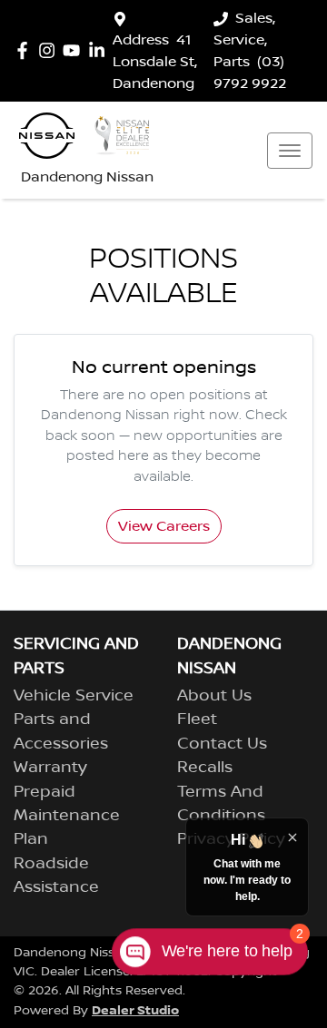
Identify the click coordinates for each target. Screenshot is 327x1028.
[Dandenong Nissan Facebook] (26, 50)
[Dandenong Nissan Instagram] (50, 50)
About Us (214, 696)
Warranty (50, 768)
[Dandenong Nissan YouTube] (75, 50)
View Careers (164, 526)
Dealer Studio (135, 1010)
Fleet (197, 719)
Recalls (205, 768)
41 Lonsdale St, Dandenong (155, 62)
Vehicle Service (74, 696)
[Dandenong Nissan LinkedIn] (100, 50)
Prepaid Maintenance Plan (67, 816)
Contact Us (222, 744)
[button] (289, 150)
